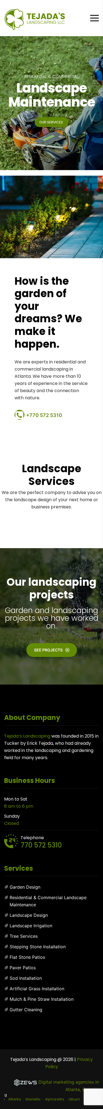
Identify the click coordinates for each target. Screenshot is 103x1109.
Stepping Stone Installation (38, 946)
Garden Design (25, 887)
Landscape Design (29, 915)
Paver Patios (23, 967)
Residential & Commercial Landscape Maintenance (48, 901)
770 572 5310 (41, 845)
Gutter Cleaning (26, 1009)
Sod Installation (26, 978)
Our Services (51, 122)
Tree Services (24, 936)
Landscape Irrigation (31, 925)
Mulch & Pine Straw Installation (42, 999)
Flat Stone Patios (27, 957)
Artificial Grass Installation (37, 988)
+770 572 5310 (44, 415)
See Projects (48, 650)
